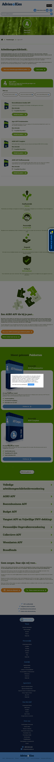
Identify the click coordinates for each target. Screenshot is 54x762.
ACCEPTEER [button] (31, 384)
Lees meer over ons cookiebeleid (19, 384)
